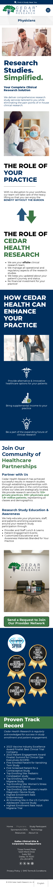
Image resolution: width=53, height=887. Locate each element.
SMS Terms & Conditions (34, 871)
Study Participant (38, 826)
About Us (33, 833)
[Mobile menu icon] (48, 10)
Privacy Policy (13, 871)
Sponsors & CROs (19, 829)
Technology (36, 829)
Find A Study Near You (27, 2)
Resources (20, 833)
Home (10, 826)
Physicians (21, 826)
